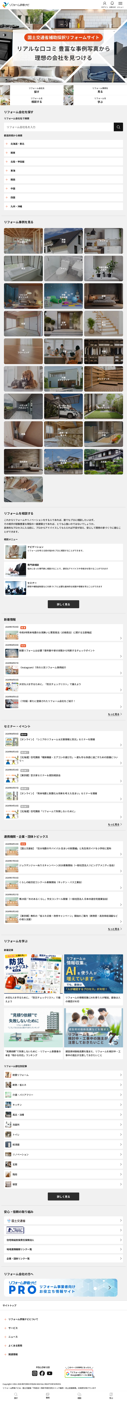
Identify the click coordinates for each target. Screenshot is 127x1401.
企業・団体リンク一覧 (18, 1258)
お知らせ (112, 7)
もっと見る (113, 714)
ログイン (104, 7)
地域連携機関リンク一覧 (19, 1249)
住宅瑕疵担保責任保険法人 (20, 1240)
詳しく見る (63, 604)
